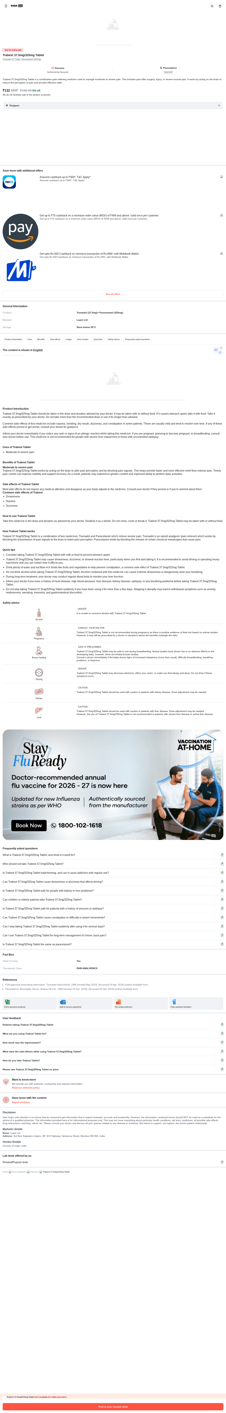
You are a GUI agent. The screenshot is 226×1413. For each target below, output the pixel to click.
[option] (13, 339)
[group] (113, 22)
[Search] (211, 6)
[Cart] (219, 6)
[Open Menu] (6, 6)
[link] (17, 6)
